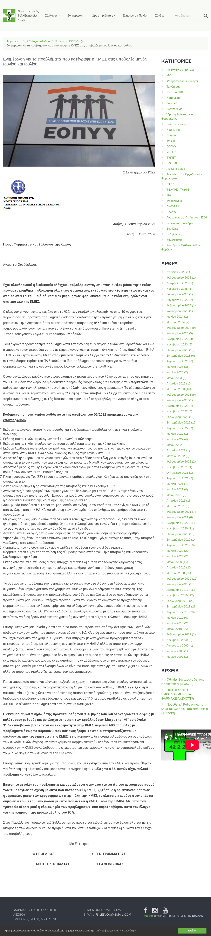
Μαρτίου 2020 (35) (178, 573)
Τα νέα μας (173, 86)
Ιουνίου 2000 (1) (177, 656)
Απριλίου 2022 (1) (178, 450)
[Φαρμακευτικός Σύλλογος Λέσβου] (9, 15)
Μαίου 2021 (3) (176, 495)
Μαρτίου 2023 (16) (178, 389)
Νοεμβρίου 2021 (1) (179, 467)
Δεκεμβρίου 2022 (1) (179, 405)
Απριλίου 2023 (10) (179, 383)
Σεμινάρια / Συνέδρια (179, 223)
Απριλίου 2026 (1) (178, 272)
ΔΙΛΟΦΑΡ (172, 206)
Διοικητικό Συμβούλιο (180, 69)
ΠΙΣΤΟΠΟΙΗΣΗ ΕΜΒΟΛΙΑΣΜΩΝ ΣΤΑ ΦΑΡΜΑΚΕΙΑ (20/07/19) (177, 694)
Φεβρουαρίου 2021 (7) (181, 511)
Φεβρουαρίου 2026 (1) (181, 277)
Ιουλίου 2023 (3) (177, 366)
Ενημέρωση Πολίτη (135, 15)
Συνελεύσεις (174, 239)
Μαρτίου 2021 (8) (177, 506)
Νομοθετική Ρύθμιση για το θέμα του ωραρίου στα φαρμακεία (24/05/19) (184, 709)
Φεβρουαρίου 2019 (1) (181, 634)
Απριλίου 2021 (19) (179, 500)
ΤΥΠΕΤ (171, 157)
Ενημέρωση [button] (75, 15)
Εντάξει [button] (192, 930)
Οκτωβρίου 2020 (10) (180, 534)
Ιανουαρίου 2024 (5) (179, 333)
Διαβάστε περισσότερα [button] (123, 930)
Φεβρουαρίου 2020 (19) (181, 578)
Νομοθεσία (173, 97)
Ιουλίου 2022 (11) (177, 433)
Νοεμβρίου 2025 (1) (179, 288)
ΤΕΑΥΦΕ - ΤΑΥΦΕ (177, 189)
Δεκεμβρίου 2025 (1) (179, 283)
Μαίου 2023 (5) (176, 378)
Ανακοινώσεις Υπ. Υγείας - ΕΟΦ (186, 217)
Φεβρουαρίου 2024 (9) (181, 327)
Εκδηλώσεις (174, 234)
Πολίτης (171, 212)
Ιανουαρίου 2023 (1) (179, 400)
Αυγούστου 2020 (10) (180, 545)
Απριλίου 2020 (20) (179, 567)
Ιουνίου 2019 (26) (178, 623)
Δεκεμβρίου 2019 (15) (180, 589)
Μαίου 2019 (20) (177, 628)
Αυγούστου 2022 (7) (179, 428)
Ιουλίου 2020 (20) (178, 550)
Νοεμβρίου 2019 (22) (180, 595)
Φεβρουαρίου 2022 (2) (181, 461)
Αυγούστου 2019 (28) (180, 612)
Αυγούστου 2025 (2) (179, 299)
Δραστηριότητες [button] (102, 15)
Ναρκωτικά (173, 129)
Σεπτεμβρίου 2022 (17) (181, 422)
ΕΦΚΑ (170, 184)
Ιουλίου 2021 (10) (178, 483)
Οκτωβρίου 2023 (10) (180, 350)
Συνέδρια (172, 228)
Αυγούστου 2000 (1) (179, 645)
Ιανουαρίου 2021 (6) (179, 517)
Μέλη (169, 75)
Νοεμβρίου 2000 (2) (179, 640)
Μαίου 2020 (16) (177, 561)
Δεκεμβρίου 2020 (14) (180, 522)
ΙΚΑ (168, 195)
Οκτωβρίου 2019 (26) (180, 601)
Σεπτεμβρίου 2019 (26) (181, 606)
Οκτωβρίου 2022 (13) (180, 417)
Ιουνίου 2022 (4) (177, 439)
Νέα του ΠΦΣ (175, 92)
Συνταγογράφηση (177, 124)
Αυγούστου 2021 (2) (179, 478)
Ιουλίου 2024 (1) (177, 316)
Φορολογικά (174, 200)
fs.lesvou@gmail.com (113, 914)
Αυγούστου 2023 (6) (179, 361)
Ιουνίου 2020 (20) (178, 556)
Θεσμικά (171, 103)
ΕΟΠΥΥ (74, 41)
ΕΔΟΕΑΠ (172, 163)
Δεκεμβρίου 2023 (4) (179, 338)
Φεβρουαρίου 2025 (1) (181, 305)
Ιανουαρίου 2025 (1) (179, 311)
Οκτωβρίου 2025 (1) (179, 294)
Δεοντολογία (174, 108)
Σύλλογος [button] (51, 15)
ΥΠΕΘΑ (171, 152)
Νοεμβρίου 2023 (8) (179, 344)
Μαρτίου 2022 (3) (177, 456)
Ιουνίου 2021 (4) (177, 489)
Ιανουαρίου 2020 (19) (180, 584)
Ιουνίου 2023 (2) (177, 372)
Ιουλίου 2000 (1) (177, 651)
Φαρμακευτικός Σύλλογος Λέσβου (28, 41)
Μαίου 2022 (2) (176, 444)
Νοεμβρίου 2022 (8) (179, 411)
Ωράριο (171, 135)
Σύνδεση (160, 15)
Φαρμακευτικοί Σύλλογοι (182, 81)
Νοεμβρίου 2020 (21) (180, 528)
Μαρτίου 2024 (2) (177, 322)
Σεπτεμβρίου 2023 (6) (180, 355)
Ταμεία (59, 41)
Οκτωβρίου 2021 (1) (179, 472)
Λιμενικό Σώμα (175, 168)
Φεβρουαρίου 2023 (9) (181, 394)
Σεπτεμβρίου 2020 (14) (181, 539)
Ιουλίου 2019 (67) (178, 617)
